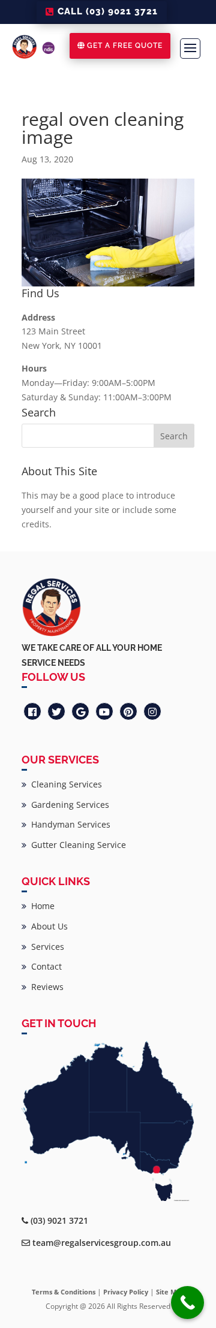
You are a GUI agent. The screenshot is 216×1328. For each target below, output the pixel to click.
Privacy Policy (125, 1291)
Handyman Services (68, 824)
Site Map (170, 1291)
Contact (44, 966)
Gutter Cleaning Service (76, 844)
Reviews (45, 986)
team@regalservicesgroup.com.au (101, 1242)
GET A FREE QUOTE (125, 45)
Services (45, 946)
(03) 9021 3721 (59, 1220)
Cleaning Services (64, 784)
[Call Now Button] (187, 1302)
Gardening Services (67, 804)
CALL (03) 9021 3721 (108, 11)
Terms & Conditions (63, 1291)
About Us (47, 926)
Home (40, 906)
